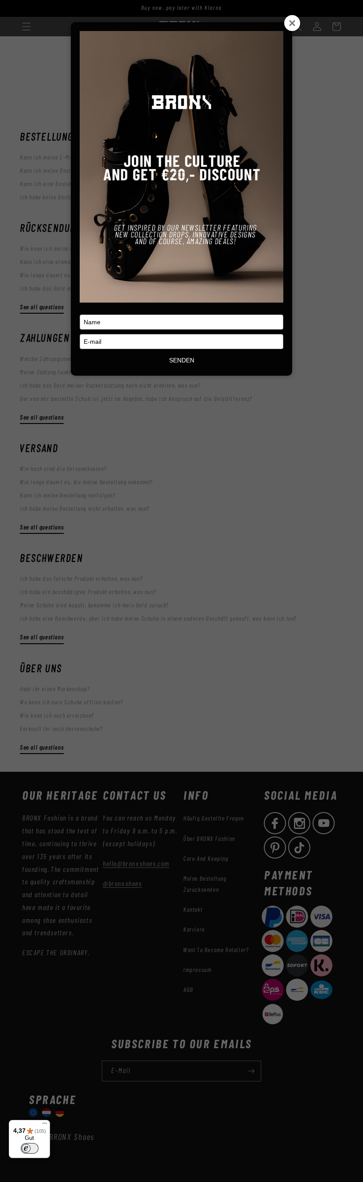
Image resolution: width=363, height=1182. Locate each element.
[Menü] (44, 1125)
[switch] (30, 1148)
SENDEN (181, 360)
